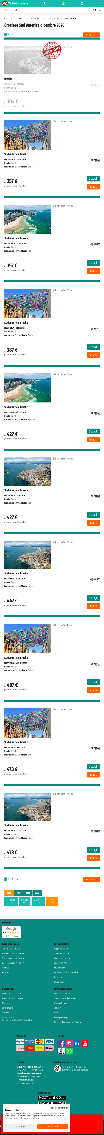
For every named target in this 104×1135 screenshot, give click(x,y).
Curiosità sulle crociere (11, 948)
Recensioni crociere (62, 993)
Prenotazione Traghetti (11, 993)
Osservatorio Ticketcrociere (65, 998)
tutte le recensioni (11, 936)
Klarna (56, 1012)
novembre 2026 (38, 901)
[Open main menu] (100, 10)
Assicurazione (59, 967)
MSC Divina (9, 328)
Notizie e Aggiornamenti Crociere (67, 1022)
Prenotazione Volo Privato (12, 998)
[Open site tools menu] (100, 3)
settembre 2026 (11, 901)
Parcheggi (58, 977)
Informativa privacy (62, 958)
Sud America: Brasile (16, 154)
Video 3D (5, 967)
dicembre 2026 (52, 901)
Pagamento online (61, 1003)
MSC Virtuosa (10, 412)
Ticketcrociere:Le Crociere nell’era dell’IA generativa (17, 1018)
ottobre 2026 (24, 901)
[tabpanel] (52, 902)
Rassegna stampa (61, 1017)
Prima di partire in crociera (13, 953)
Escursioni (6, 972)
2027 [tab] (18, 893)
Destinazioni (19, 18)
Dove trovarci (7, 1008)
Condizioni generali (62, 953)
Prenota (93, 186)
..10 (12, 34)
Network (5, 1012)
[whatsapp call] (63, 3)
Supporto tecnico (61, 948)
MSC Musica (9, 159)
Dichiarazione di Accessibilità (66, 972)
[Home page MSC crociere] (95, 159)
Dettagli (93, 178)
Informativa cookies (62, 963)
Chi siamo (6, 1003)
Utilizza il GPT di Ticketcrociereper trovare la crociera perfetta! (75, 1068)
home (6, 18)
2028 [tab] (28, 893)
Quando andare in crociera (13, 963)
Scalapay (57, 1008)
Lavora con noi (60, 982)
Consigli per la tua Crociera (13, 958)
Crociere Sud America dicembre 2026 (44, 18)
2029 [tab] (37, 893)
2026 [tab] (9, 893)
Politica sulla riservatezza (59, 1108)
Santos (18, 166)
